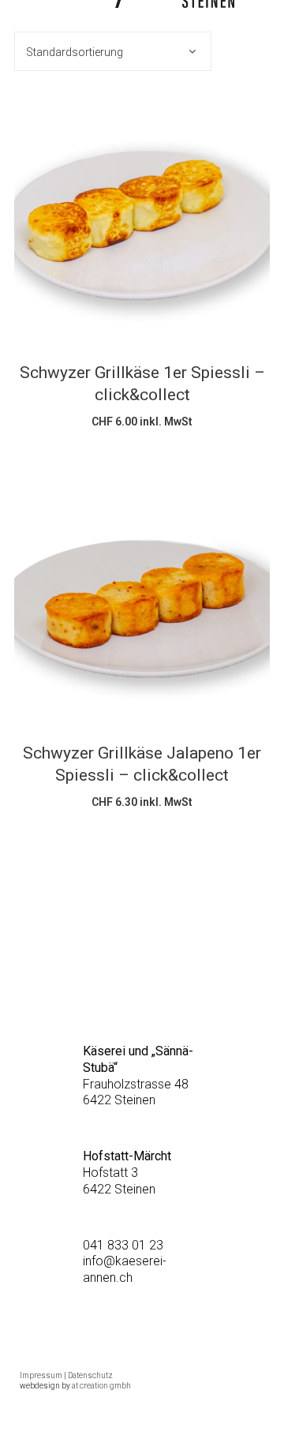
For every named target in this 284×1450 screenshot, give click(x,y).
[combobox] (112, 51)
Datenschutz (90, 1375)
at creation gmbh (101, 1385)
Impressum (41, 1375)
